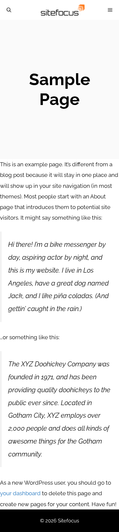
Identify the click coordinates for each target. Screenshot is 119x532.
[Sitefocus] (63, 10)
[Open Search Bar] (9, 10)
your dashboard (20, 493)
